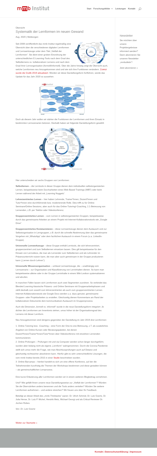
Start (89, 9)
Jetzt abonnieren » (129, 68)
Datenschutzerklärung (116, 451)
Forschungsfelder (101, 9)
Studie (57, 357)
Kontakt (131, 9)
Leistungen (120, 9)
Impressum (135, 451)
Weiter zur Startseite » (26, 423)
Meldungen (32, 37)
